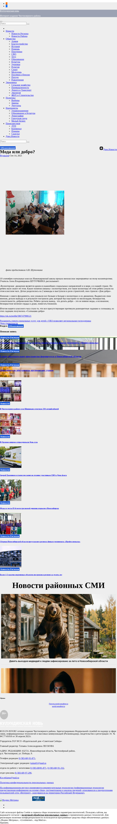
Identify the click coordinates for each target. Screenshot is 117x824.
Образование (17, 59)
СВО (13, 54)
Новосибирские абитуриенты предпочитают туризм (26, 370)
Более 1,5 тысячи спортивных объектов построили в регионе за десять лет (31, 575)
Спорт (14, 69)
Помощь (15, 49)
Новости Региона (19, 33)
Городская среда (19, 118)
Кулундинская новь (9, 11)
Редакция (4, 155)
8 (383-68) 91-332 (56, 768)
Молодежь (16, 72)
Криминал (16, 128)
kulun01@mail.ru (38, 763)
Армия (14, 41)
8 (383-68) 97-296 (23, 773)
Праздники (16, 51)
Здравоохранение (19, 110)
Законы (15, 103)
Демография (17, 116)
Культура (15, 62)
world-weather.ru (58, 706)
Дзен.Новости (12, 136)
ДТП (13, 126)
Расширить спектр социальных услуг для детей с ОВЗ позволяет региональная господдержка (45, 321)
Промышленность (20, 87)
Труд (13, 57)
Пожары (15, 131)
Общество (11, 39)
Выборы (15, 100)
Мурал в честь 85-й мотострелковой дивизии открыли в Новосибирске (29, 508)
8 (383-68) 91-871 (27, 758)
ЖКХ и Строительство (22, 95)
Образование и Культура (23, 113)
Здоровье (15, 64)
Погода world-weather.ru (58, 704)
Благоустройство (19, 44)
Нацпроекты (12, 108)
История (15, 46)
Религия (15, 67)
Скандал (15, 134)
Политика (10, 98)
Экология (16, 92)
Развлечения (17, 80)
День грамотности (9, 323)
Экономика (11, 82)
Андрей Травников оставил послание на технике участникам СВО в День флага (33, 475)
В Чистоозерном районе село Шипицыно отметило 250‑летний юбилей (29, 409)
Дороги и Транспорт (21, 90)
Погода (15, 77)
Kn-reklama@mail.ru (9, 777)
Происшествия (13, 123)
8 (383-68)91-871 (38, 768)
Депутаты (16, 105)
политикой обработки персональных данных (45, 815)
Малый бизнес (18, 121)
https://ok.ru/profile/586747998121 (15, 316)
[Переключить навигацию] (1, 21)
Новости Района (19, 36)
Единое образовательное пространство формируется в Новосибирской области (40, 356)
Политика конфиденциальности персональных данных (27, 782)
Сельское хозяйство (20, 85)
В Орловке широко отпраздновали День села (19, 442)
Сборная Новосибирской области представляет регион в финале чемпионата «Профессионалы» (49, 343)
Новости (10, 31)
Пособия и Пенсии (20, 74)
